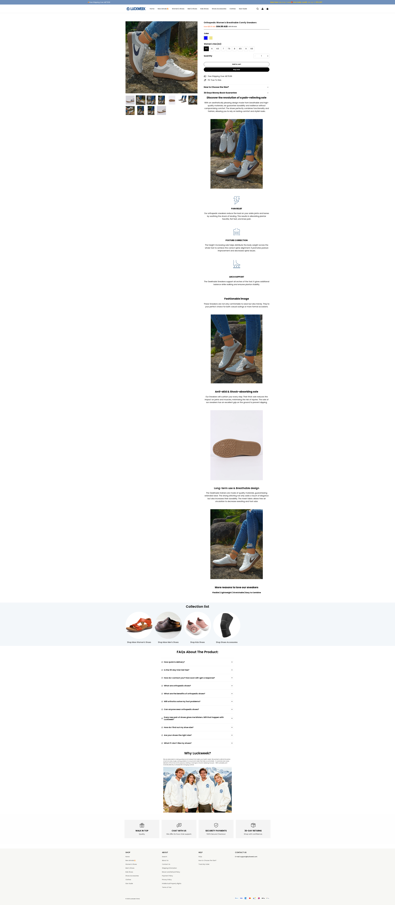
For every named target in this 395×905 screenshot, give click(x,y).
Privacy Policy (167, 880)
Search (164, 857)
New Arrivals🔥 (163, 9)
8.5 (240, 48)
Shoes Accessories (219, 9)
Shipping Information (169, 868)
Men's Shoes (192, 9)
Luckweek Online (135, 899)
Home (152, 9)
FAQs (200, 857)
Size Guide (243, 9)
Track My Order (204, 864)
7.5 (229, 48)
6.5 (217, 48)
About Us (165, 860)
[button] (258, 9)
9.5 (251, 48)
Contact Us (166, 864)
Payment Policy (167, 876)
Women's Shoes (178, 9)
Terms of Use (166, 887)
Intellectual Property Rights (171, 883)
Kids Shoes (204, 9)
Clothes (233, 9)
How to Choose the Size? (207, 860)
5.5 (206, 48)
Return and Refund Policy (171, 872)
